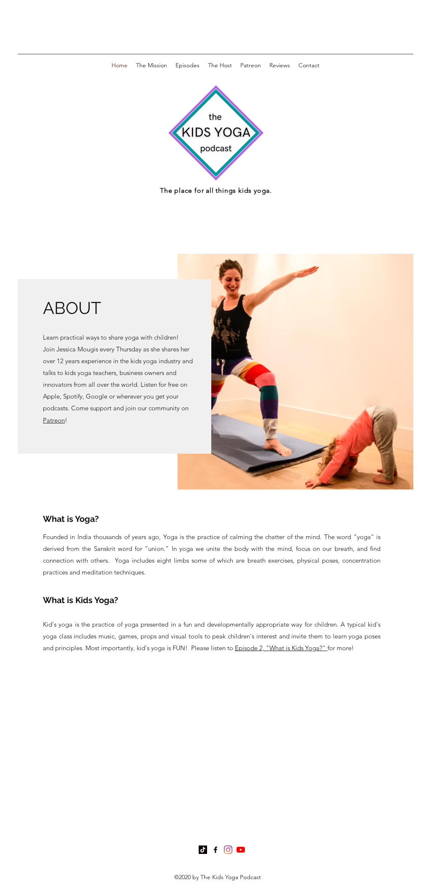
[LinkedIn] (241, 849)
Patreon (54, 420)
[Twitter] (228, 849)
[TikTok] (203, 849)
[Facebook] (215, 849)
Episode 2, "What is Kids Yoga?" (281, 648)
